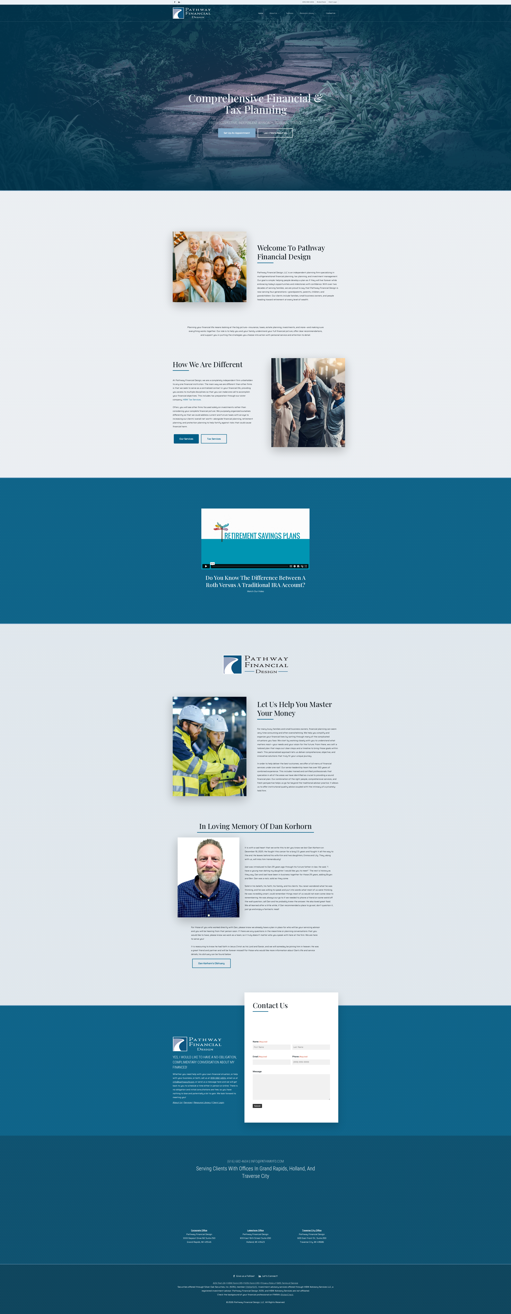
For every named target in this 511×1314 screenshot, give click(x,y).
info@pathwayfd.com (267, 1161)
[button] (237, 133)
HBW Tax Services (192, 399)
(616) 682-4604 (237, 1161)
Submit (257, 1106)
